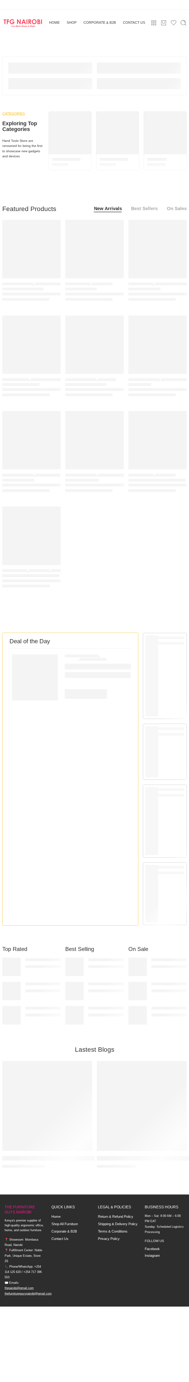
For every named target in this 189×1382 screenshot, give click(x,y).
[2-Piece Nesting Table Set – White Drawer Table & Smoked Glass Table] (157, 249)
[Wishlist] (54, 226)
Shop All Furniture (64, 1224)
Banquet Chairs (66, 159)
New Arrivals (108, 208)
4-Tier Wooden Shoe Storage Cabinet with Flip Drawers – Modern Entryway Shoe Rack (94, 389)
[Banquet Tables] (117, 133)
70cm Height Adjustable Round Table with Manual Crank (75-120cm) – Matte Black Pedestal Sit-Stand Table (157, 485)
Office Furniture (15, 379)
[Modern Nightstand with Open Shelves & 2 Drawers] (31, 249)
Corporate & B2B (64, 1231)
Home (56, 1216)
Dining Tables (102, 284)
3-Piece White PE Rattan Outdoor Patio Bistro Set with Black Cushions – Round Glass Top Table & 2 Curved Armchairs (94, 485)
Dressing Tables (173, 379)
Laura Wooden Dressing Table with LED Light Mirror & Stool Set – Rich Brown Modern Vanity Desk (31, 485)
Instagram (152, 1255)
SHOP (72, 22)
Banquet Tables (114, 159)
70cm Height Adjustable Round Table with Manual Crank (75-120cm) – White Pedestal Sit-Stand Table (31, 581)
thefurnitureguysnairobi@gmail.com (28, 1293)
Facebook (152, 1249)
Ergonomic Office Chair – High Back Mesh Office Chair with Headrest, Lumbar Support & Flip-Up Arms (31, 389)
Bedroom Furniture (17, 284)
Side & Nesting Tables (171, 284)
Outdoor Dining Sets (113, 475)
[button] (86, 694)
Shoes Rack (107, 379)
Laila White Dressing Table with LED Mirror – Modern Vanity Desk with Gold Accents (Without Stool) (157, 389)
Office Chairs (93, 659)
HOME (54, 22)
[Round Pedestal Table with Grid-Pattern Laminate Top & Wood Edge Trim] (94, 249)
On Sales (177, 208)
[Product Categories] (154, 23)
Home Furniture (77, 284)
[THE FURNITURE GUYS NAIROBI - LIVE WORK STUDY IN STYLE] (23, 22)
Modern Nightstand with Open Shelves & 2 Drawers (31, 294)
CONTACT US (134, 22)
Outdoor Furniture (80, 475)
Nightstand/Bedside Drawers (57, 284)
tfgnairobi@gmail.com (19, 1288)
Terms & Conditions (112, 1231)
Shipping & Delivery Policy (118, 1224)
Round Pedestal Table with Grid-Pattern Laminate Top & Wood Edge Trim (94, 294)
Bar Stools (157, 159)
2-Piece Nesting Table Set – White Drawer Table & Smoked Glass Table (157, 294)
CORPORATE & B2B (99, 22)
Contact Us (59, 1239)
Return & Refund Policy (115, 1216)
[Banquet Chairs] (70, 133)
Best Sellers (144, 208)
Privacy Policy (109, 1239)
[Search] (183, 23)
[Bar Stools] (165, 133)
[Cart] (163, 23)
